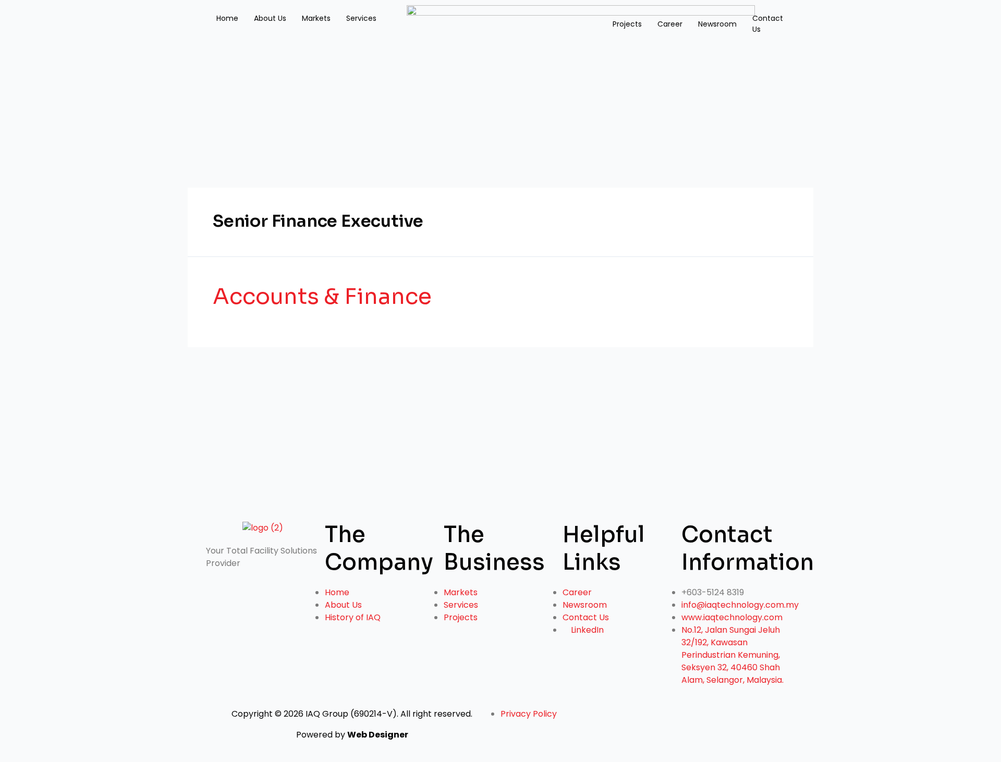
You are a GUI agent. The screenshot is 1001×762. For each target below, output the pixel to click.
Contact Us (767, 23)
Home (227, 18)
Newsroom (717, 24)
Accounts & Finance (322, 296)
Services (361, 18)
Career (669, 24)
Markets (316, 18)
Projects (627, 24)
